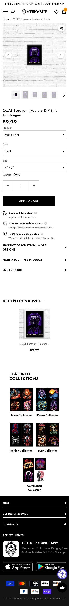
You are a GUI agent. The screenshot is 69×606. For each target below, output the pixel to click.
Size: (5, 161)
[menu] (5, 11)
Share (61, 28)
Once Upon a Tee (20, 598)
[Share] (61, 28)
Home (6, 19)
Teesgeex (15, 115)
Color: (6, 144)
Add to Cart (28, 201)
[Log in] (56, 11)
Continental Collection (34, 488)
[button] (12, 11)
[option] (34, 55)
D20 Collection (47, 451)
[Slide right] (60, 55)
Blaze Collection (21, 415)
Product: (7, 128)
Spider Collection (21, 451)
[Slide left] (8, 55)
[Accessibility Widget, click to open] (62, 574)
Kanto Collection (47, 415)
